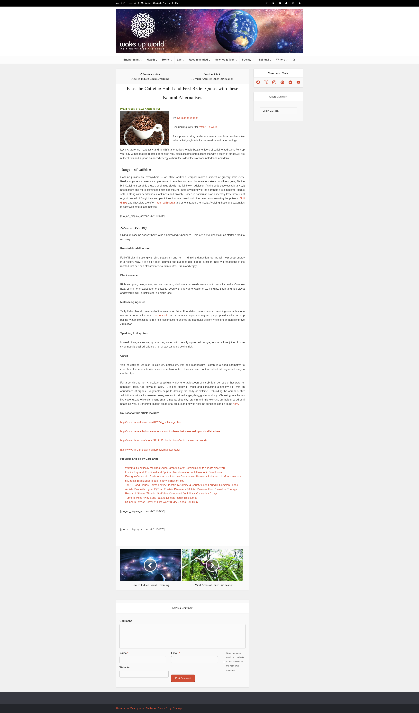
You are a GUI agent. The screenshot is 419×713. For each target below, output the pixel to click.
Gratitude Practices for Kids (166, 3)
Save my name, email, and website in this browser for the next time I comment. (235, 661)
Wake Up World (208, 127)
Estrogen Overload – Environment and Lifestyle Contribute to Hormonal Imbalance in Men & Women (183, 476)
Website (124, 667)
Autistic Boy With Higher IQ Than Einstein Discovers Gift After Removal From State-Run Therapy (181, 489)
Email (175, 653)
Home (166, 59)
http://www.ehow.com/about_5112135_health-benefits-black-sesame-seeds (163, 440)
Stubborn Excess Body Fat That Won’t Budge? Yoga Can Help (161, 502)
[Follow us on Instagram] (274, 82)
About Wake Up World (133, 708)
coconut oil (160, 315)
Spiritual (264, 59)
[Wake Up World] (209, 31)
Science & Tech (225, 59)
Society (246, 59)
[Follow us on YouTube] (298, 82)
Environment (131, 59)
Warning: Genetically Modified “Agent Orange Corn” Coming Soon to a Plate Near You (175, 468)
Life (179, 59)
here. (236, 403)
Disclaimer (151, 708)
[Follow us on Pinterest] (282, 82)
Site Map (177, 708)
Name (123, 653)
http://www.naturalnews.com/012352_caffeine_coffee (150, 422)
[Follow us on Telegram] (290, 82)
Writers (280, 59)
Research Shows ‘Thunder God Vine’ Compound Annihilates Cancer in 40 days (171, 493)
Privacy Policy (164, 708)
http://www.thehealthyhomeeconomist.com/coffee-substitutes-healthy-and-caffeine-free (170, 431)
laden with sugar (165, 202)
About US (120, 3)
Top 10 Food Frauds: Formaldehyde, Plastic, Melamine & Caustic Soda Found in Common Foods (181, 485)
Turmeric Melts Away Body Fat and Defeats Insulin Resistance (161, 497)
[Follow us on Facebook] (258, 82)
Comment (125, 621)
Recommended (198, 59)
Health (151, 59)
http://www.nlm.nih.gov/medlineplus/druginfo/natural (150, 449)
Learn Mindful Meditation (139, 3)
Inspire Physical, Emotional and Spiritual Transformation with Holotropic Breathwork (173, 472)
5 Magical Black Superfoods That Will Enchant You (154, 480)
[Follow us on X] (266, 82)
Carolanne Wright (187, 117)
